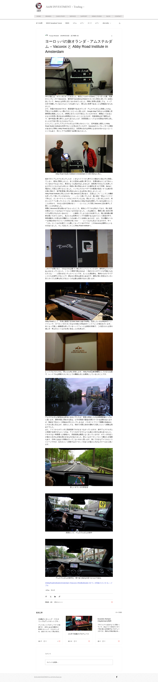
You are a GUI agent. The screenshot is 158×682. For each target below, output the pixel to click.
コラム (75, 23)
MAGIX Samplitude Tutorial (54, 23)
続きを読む (106, 23)
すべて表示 (119, 612)
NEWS (67, 23)
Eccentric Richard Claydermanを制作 (104, 620)
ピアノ (82, 23)
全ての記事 (39, 23)
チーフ (90, 23)
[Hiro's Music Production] (117, 677)
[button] (120, 23)
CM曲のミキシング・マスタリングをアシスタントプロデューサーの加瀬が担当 (49, 620)
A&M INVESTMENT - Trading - (65, 6)
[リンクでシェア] (59, 596)
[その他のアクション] (112, 36)
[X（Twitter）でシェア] (50, 596)
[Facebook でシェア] (46, 596)
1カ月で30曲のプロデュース (78, 634)
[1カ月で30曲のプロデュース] (79, 623)
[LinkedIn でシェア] (55, 596)
